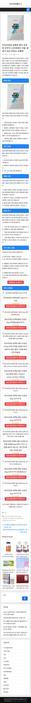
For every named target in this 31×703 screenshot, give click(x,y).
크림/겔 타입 (5, 520)
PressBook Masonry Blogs (19, 701)
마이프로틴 (7, 516)
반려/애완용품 (7, 671)
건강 (4, 654)
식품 (5, 512)
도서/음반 (6, 661)
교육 (4, 658)
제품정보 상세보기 (15, 282)
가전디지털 (6, 651)
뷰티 (4, 675)
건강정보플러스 (15, 4)
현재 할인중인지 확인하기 (15, 306)
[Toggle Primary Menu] (28, 9)
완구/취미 (6, 685)
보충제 (12, 516)
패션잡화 (5, 692)
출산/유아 (6, 688)
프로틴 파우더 (12, 520)
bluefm (17, 54)
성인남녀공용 (17, 516)
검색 (4, 595)
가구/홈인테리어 (7, 648)
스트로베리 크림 (6, 518)
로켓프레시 (6, 665)
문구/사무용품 (7, 668)
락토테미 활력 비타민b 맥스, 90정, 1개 (14, 618)
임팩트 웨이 (20, 518)
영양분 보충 (14, 518)
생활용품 (5, 678)
